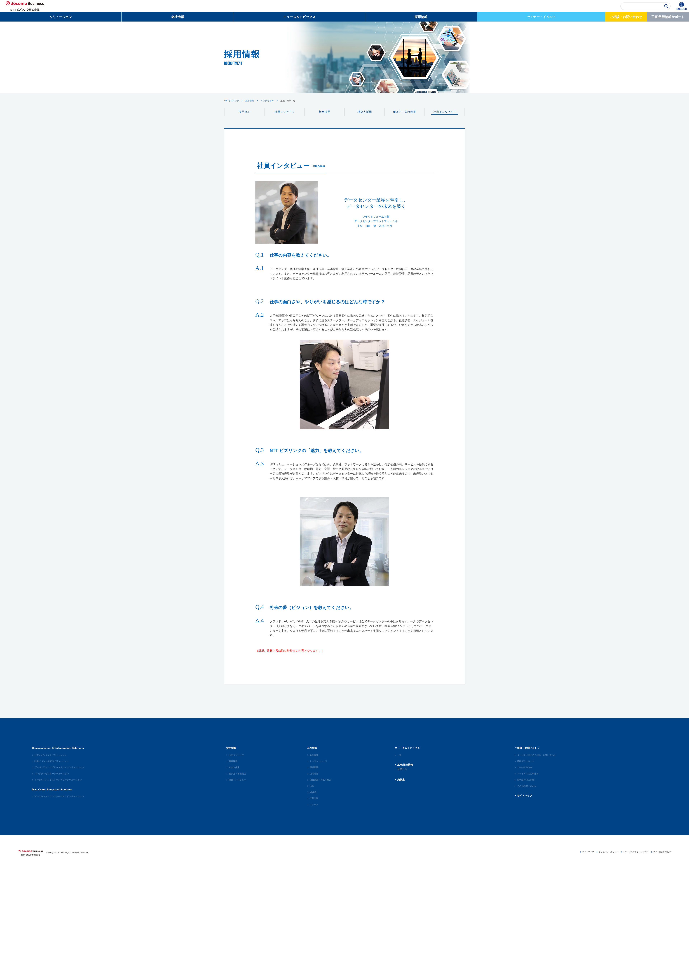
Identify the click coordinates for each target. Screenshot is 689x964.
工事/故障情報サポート (668, 17)
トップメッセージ (318, 761)
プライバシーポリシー (608, 852)
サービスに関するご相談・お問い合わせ (536, 755)
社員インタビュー (444, 111)
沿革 (312, 786)
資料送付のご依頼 (525, 779)
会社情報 (177, 17)
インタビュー (267, 100)
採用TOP (244, 111)
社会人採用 (364, 111)
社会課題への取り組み (320, 779)
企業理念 (314, 773)
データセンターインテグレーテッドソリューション (59, 796)
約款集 (401, 779)
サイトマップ (524, 795)
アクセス (314, 804)
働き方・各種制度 (404, 111)
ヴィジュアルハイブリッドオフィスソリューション (59, 767)
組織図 (313, 792)
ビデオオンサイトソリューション (50, 755)
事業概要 (314, 767)
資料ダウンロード (525, 761)
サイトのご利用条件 (662, 852)
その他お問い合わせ (526, 786)
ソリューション (61, 17)
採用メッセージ (284, 111)
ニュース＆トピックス (299, 17)
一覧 (399, 755)
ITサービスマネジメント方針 (635, 852)
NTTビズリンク (231, 100)
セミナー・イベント (541, 17)
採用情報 (421, 17)
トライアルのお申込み (528, 773)
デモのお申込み (524, 767)
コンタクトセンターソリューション (51, 773)
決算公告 (314, 798)
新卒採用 (324, 111)
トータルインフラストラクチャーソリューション (58, 779)
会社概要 (314, 755)
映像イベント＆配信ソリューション (51, 761)
